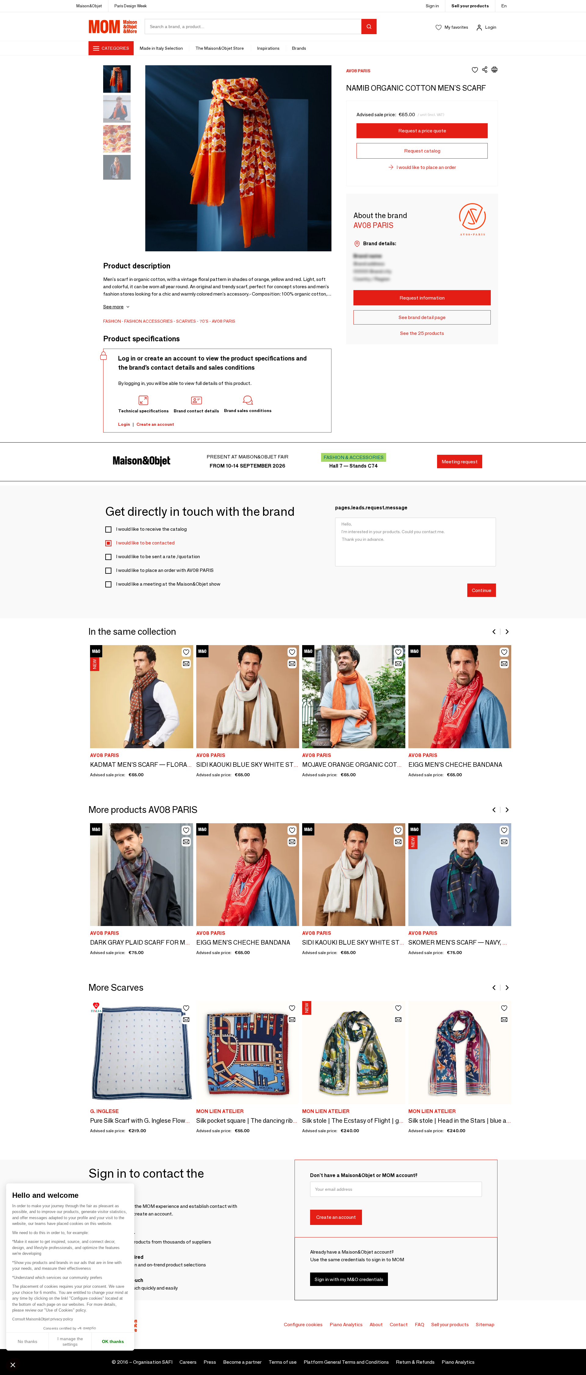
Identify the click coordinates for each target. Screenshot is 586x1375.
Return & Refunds (415, 1362)
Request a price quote (422, 131)
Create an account (155, 424)
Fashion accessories (148, 321)
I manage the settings (70, 1341)
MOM (113, 26)
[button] (12, 1364)
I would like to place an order (426, 167)
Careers (188, 1362)
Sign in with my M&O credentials (349, 1279)
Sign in (432, 6)
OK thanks (113, 1341)
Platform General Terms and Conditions (346, 1362)
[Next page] (507, 632)
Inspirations (268, 48)
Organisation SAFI (152, 1362)
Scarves (186, 321)
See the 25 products (422, 333)
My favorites (456, 27)
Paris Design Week (130, 5)
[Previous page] (494, 632)
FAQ (419, 1324)
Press (210, 1362)
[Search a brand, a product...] (369, 26)
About (376, 1324)
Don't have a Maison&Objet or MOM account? (364, 1175)
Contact (399, 1324)
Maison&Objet (89, 5)
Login (490, 27)
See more (113, 307)
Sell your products (470, 6)
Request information (422, 298)
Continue (481, 590)
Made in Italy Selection (161, 48)
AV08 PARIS (223, 321)
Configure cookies (303, 1324)
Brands (299, 48)
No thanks (27, 1341)
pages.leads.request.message (371, 508)
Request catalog (422, 151)
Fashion (112, 321)
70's (203, 321)
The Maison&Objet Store (220, 48)
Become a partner (242, 1362)
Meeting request (460, 462)
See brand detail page (422, 317)
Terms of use (283, 1362)
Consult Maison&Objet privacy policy (42, 1319)
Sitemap (485, 1324)
